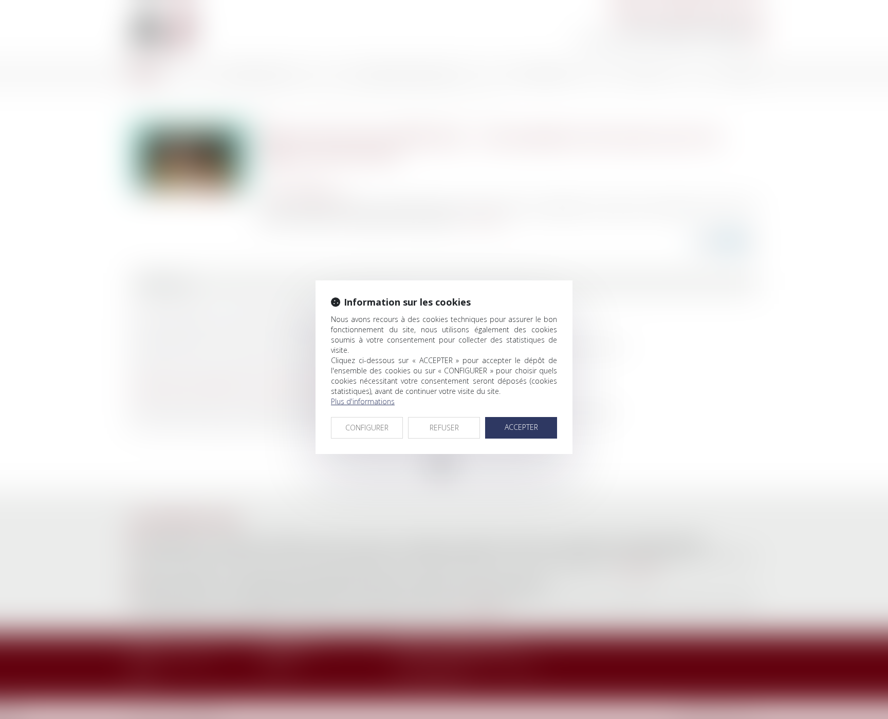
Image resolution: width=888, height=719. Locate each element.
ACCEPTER (521, 427)
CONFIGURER (366, 427)
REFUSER (444, 427)
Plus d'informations (363, 401)
